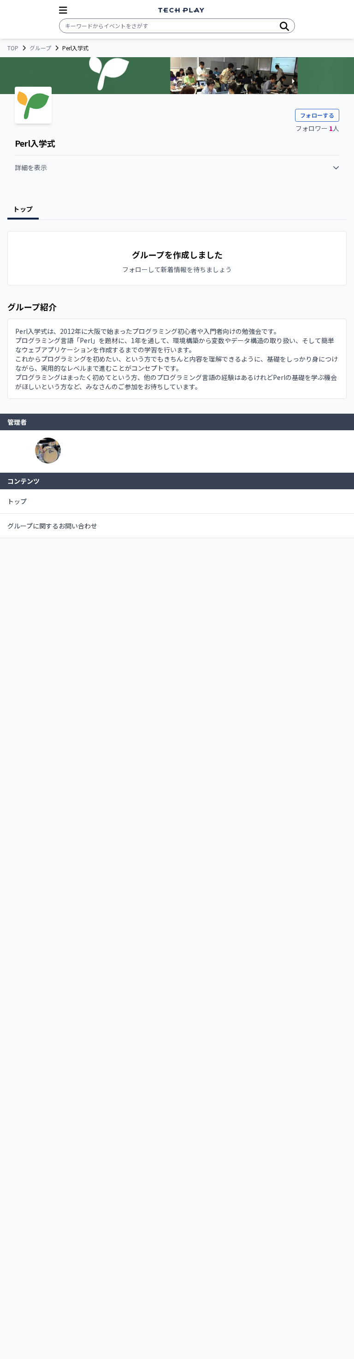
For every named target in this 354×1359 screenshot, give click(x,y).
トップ (17, 501)
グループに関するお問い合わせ (52, 525)
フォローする (317, 115)
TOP (12, 48)
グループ (40, 48)
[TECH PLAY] (181, 10)
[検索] (284, 25)
